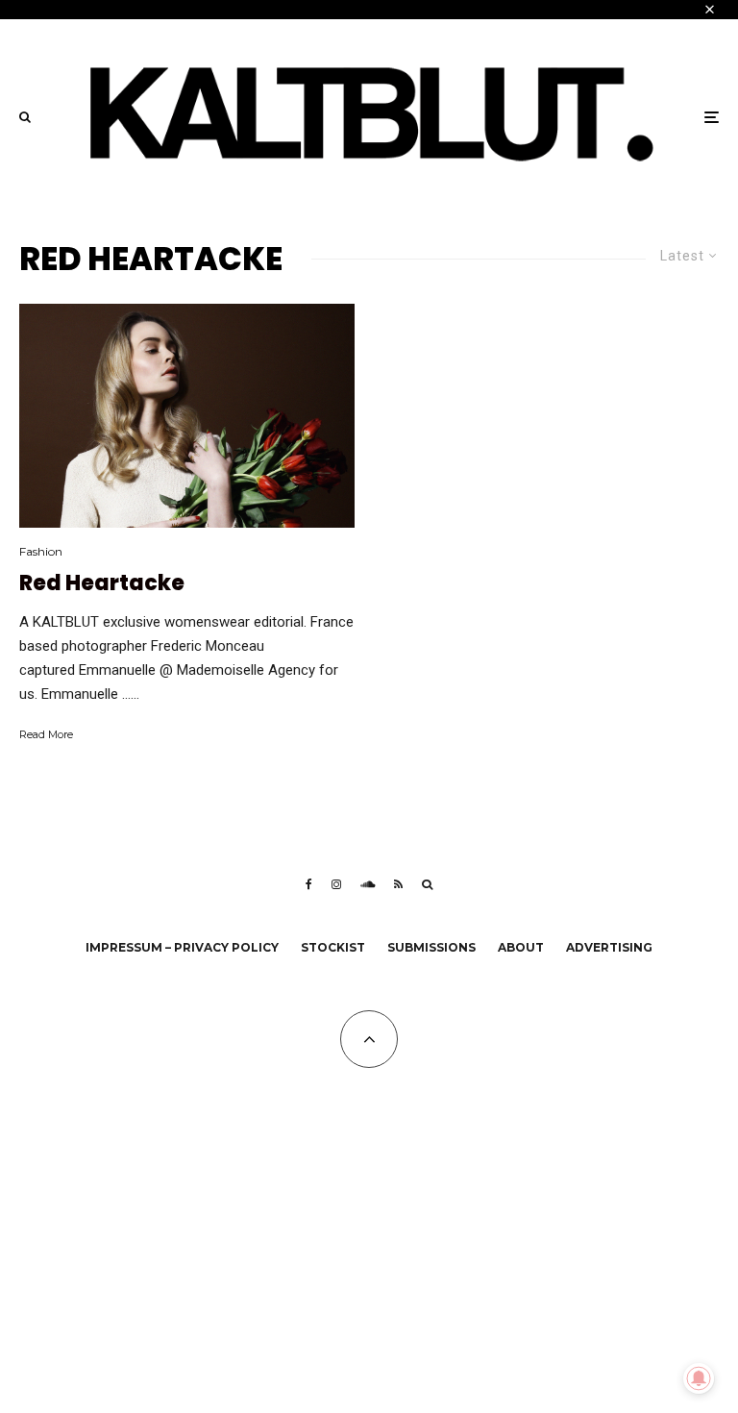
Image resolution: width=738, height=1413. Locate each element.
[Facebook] (309, 884)
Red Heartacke (101, 583)
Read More (46, 734)
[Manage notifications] (698, 1378)
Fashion (40, 551)
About (521, 947)
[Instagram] (336, 884)
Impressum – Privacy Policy (182, 947)
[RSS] (398, 884)
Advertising (609, 947)
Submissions (431, 947)
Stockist (333, 947)
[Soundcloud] (367, 884)
